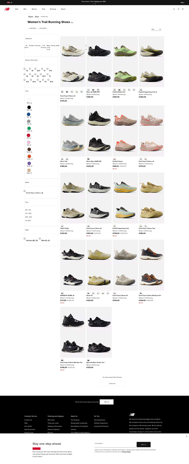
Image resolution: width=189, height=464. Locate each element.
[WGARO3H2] (107, 293)
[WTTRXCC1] (114, 226)
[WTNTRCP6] (62, 293)
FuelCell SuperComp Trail (121, 228)
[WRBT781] (134, 89)
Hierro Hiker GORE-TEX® (94, 161)
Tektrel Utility (64, 228)
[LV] (8, 2)
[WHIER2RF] (72, 91)
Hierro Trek (63, 161)
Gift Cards (51, 420)
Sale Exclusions (29, 429)
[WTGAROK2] (88, 293)
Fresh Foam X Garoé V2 (120, 295)
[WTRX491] (140, 89)
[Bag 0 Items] (182, 9)
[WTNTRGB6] (88, 360)
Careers (73, 429)
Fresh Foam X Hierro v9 (67, 96)
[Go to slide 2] (94, 4)
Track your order (53, 423)
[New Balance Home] (7, 9)
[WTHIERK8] (88, 226)
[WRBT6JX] (114, 89)
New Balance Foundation (79, 426)
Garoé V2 (89, 295)
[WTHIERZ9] (67, 91)
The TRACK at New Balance (80, 433)
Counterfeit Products (101, 426)
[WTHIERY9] (62, 91)
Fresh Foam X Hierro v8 (93, 228)
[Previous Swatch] (61, 89)
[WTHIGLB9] (93, 89)
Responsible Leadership (79, 423)
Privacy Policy (126, 452)
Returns (50, 433)
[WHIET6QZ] (62, 159)
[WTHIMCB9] (88, 159)
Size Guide (28, 426)
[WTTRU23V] (62, 226)
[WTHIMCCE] (140, 293)
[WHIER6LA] (81, 91)
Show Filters (43, 28)
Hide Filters (33, 28)
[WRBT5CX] (119, 89)
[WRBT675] (129, 89)
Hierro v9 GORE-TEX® (93, 92)
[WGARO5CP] (98, 293)
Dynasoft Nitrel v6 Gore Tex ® (95, 362)
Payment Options (53, 429)
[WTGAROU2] (114, 293)
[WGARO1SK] (103, 293)
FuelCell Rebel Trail (119, 92)
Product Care (28, 433)
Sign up (106, 402)
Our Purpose (75, 420)
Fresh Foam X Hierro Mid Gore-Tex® (150, 295)
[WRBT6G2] (124, 89)
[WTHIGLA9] (88, 89)
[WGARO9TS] (93, 293)
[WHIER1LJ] (76, 91)
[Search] (174, 9)
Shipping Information (55, 426)
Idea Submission (99, 420)
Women (30, 16)
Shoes (37, 16)
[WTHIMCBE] (62, 360)
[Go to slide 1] (93, 4)
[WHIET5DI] (145, 226)
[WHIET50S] (140, 226)
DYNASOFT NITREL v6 (67, 295)
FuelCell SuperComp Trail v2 (148, 92)
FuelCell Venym (118, 161)
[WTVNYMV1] (114, 159)
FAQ (25, 423)
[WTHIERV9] (145, 159)
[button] (178, 9)
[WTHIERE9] (140, 159)
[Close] (186, 436)
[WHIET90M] (67, 159)
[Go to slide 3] (95, 4)
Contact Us (28, 420)
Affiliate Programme (101, 423)
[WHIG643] (98, 89)
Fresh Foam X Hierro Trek (147, 228)
